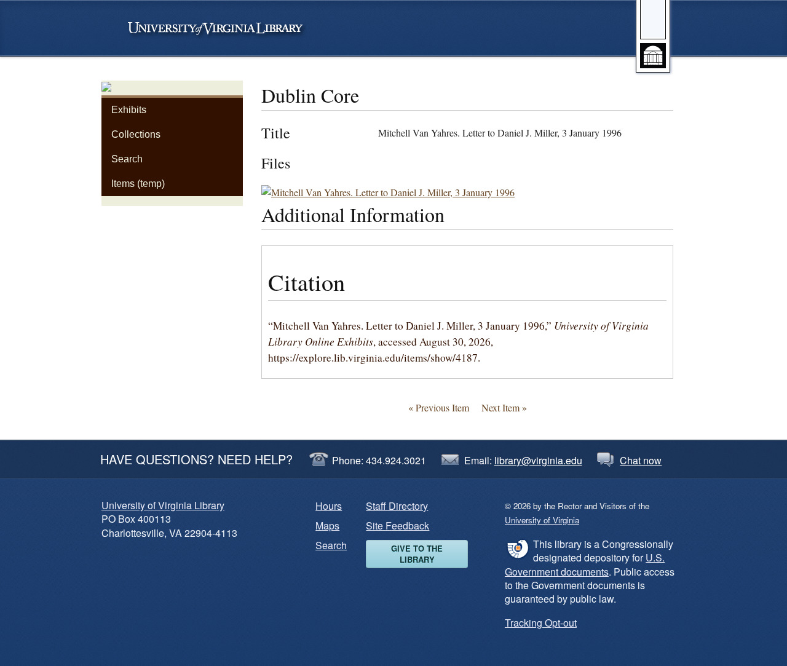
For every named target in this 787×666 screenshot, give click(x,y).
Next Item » (504, 407)
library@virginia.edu (538, 460)
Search (127, 159)
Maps (327, 525)
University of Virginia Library (162, 505)
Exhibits (128, 110)
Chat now (641, 460)
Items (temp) (138, 183)
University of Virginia (221, 28)
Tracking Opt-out (541, 623)
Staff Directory (397, 506)
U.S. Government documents (585, 564)
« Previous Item (438, 407)
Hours (328, 506)
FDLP (517, 548)
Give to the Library (417, 553)
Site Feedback (397, 525)
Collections (135, 134)
